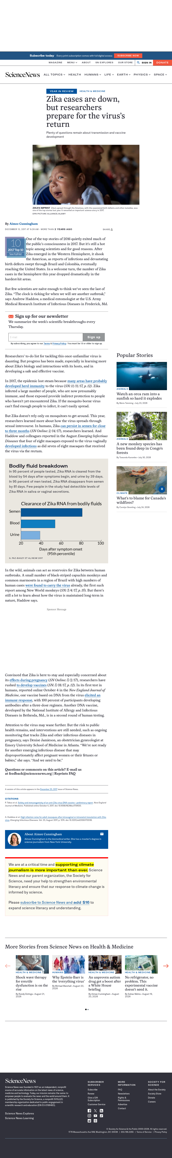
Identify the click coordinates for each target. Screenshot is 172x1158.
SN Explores (104, 62)
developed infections (21, 446)
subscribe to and (55, 902)
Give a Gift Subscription (94, 1099)
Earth (122, 74)
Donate (162, 62)
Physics (141, 74)
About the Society (156, 1089)
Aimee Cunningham (23, 224)
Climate (122, 493)
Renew (91, 1093)
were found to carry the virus (47, 585)
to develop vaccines (32, 685)
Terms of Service (144, 1132)
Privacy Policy (59, 343)
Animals (122, 389)
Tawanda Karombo (128, 457)
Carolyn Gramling (127, 507)
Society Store (154, 1093)
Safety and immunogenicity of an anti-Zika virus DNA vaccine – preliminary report (55, 802)
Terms (47, 343)
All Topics (53, 74)
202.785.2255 (127, 1132)
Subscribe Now (128, 55)
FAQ (120, 1089)
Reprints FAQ (64, 773)
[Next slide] (166, 966)
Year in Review (62, 91)
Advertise (122, 1104)
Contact (122, 1108)
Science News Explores (19, 1113)
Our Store (125, 62)
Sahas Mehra (134, 994)
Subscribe (92, 1089)
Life (107, 74)
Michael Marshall (63, 986)
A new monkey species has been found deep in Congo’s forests (140, 449)
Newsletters (124, 1093)
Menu (71, 62)
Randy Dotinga (26, 994)
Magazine (55, 62)
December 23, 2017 (48, 789)
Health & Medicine (92, 91)
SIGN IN (147, 62)
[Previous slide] (7, 966)
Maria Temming (126, 403)
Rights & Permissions (124, 1099)
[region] (87, 983)
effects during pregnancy (29, 680)
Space (159, 74)
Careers (152, 1101)
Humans (91, 74)
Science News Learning (19, 1118)
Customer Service (96, 1104)
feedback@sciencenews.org (30, 773)
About (86, 62)
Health (75, 74)
